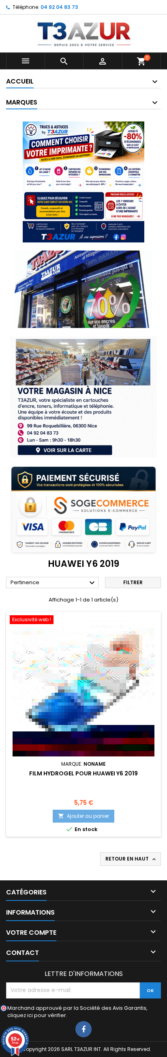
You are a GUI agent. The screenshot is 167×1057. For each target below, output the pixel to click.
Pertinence (54, 583)
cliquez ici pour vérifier (36, 1015)
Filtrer (133, 582)
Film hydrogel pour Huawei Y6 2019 (83, 773)
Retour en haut (131, 859)
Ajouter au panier (83, 816)
